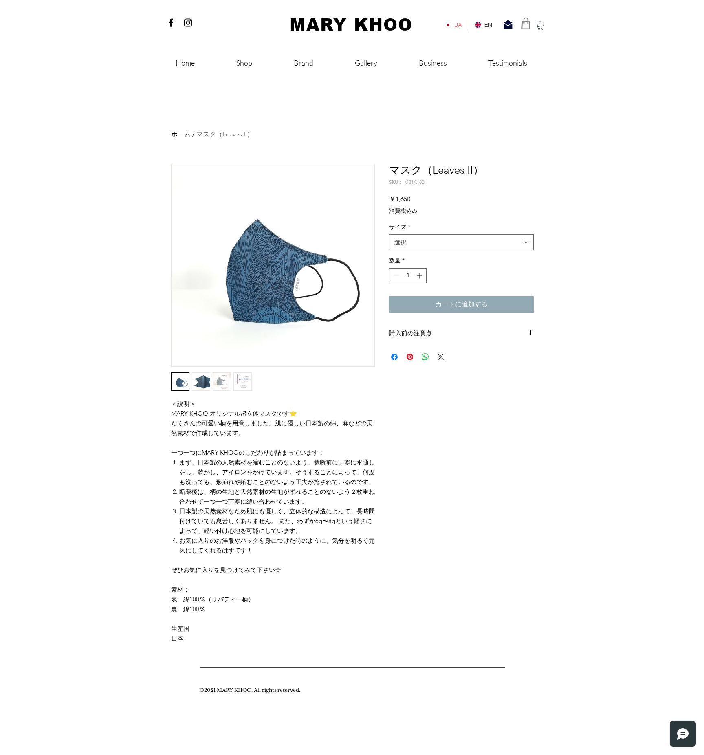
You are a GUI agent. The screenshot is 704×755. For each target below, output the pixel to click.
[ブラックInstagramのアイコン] (188, 22)
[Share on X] (441, 357)
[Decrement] (395, 276)
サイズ (399, 227)
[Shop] (526, 23)
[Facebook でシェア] (394, 357)
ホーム (181, 134)
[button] (540, 25)
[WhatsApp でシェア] (425, 357)
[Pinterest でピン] (410, 357)
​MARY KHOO (351, 24)
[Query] (508, 24)
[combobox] (461, 242)
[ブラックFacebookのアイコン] (170, 22)
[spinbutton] (407, 276)
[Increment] (420, 276)
